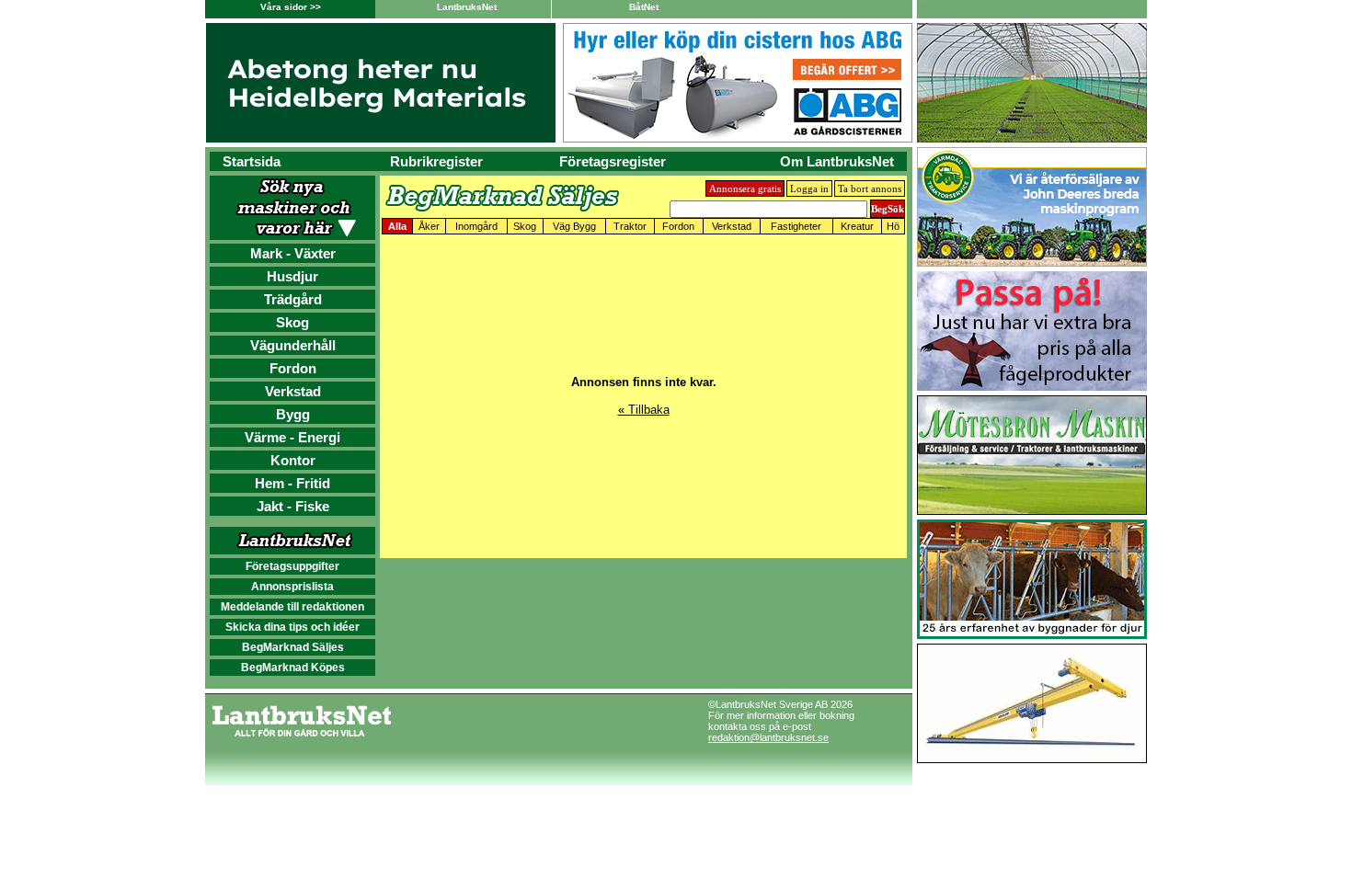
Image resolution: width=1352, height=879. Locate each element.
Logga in (809, 188)
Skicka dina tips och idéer (292, 627)
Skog (292, 322)
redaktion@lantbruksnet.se (768, 737)
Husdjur (292, 276)
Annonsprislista (292, 586)
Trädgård (293, 299)
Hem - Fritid (292, 483)
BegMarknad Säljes (293, 647)
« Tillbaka (644, 410)
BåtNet (644, 7)
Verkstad (293, 391)
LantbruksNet (467, 7)
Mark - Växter (293, 253)
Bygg (293, 414)
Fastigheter (796, 226)
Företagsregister (612, 161)
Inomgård (476, 226)
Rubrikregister (436, 161)
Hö (893, 226)
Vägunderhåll (293, 345)
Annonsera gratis (745, 188)
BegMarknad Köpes (293, 667)
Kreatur (857, 226)
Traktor (630, 226)
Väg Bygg (574, 226)
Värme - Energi (292, 437)
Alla (397, 226)
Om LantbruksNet (837, 161)
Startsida (252, 161)
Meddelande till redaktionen (292, 606)
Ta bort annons (869, 188)
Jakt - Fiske (293, 506)
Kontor (292, 460)
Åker (429, 226)
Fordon (292, 368)
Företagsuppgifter (292, 566)
